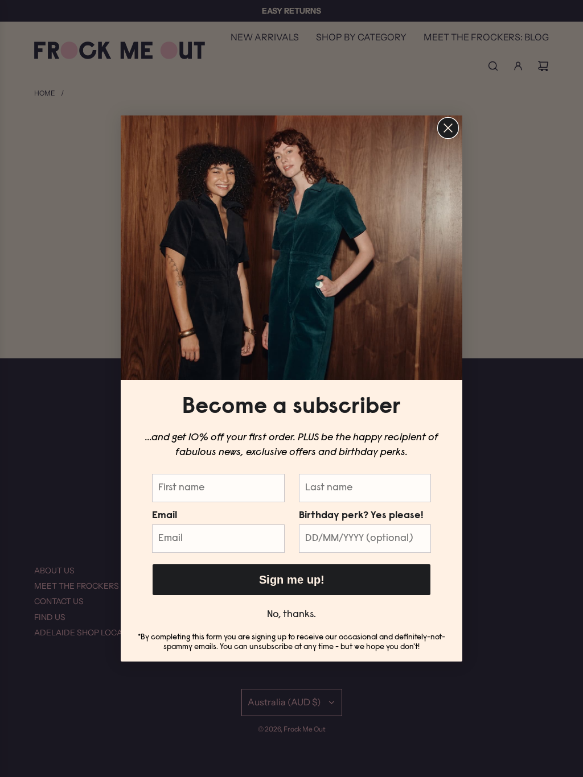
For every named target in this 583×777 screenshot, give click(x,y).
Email (164, 516)
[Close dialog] (448, 128)
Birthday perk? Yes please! (361, 516)
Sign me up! (292, 579)
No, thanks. (291, 615)
